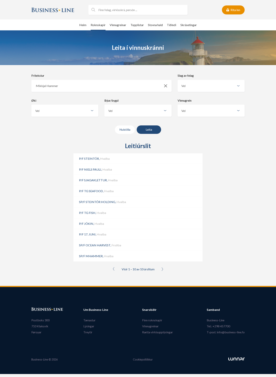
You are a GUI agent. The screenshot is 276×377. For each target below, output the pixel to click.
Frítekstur (37, 75)
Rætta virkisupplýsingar (157, 332)
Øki (33, 100)
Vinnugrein (185, 100)
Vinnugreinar (118, 25)
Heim (82, 25)
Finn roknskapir (152, 320)
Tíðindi (171, 25)
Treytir (87, 332)
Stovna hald (155, 25)
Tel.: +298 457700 (218, 326)
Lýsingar (88, 326)
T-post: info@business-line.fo (226, 332)
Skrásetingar (188, 25)
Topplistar (137, 25)
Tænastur (89, 320)
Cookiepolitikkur (143, 359)
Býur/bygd (111, 100)
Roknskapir (98, 25)
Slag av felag (186, 75)
